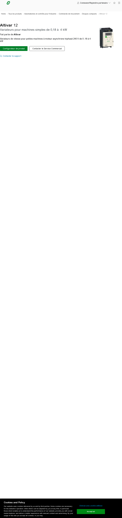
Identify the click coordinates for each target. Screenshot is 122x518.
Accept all (91, 511)
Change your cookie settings (90, 505)
